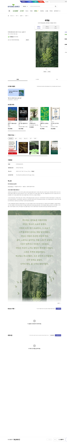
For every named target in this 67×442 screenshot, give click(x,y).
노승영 (23, 32)
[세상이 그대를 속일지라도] (12, 118)
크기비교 (49, 71)
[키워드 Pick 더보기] (60, 148)
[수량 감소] (47, 439)
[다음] (58, 49)
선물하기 (62, 439)
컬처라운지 (56, 11)
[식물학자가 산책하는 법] (44, 118)
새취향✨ (36, 11)
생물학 (21, 15)
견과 (30, 138)
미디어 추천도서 (10, 186)
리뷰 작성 (59, 308)
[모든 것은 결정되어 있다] (23, 118)
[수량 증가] (50, 439)
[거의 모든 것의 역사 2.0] (55, 118)
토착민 (35, 138)
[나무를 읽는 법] (34, 117)
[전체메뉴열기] (9, 10)
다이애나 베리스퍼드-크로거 (13, 32)
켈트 (16, 138)
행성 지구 (25, 138)
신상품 (46, 11)
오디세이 (22, 11)
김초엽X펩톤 (15, 11)
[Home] (8, 15)
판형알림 (32, 171)
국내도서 (11, 15)
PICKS (51, 11)
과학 (16, 15)
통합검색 (24, 6)
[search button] (55, 6)
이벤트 (31, 11)
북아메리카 (11, 138)
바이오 (20, 138)
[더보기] (59, 11)
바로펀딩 (42, 11)
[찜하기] (55, 439)
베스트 (27, 11)
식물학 (26, 15)
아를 (8, 34)
